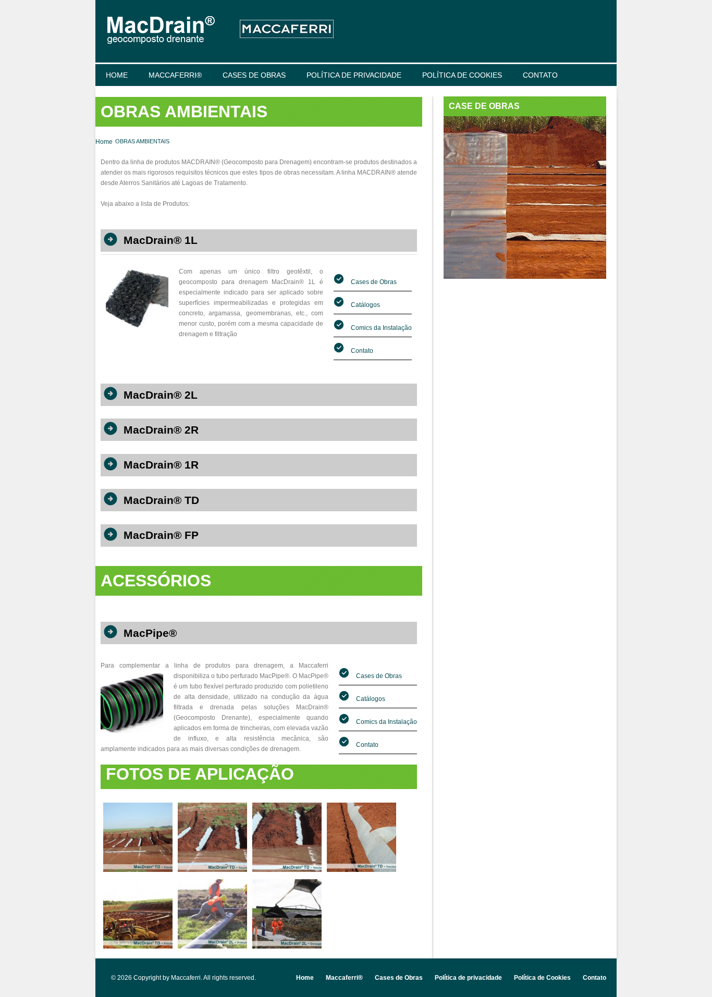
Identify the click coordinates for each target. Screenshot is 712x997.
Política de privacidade (353, 75)
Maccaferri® (175, 75)
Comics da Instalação (380, 327)
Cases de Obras (254, 75)
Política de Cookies (462, 75)
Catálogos (364, 305)
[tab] (259, 237)
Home (117, 75)
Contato (540, 75)
